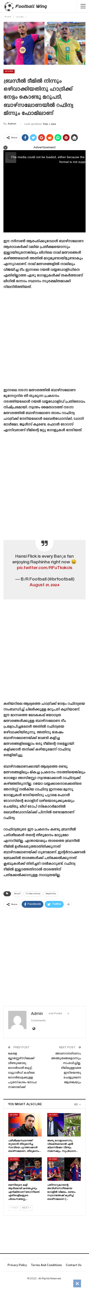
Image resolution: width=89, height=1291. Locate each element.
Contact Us (73, 1265)
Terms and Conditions (46, 1265)
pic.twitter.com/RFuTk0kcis (44, 568)
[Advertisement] (44, 340)
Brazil (17, 894)
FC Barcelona (33, 894)
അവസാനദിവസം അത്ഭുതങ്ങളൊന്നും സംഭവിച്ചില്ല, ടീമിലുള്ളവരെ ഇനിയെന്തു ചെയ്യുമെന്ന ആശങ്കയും (66, 1068)
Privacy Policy (17, 1265)
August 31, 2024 (44, 585)
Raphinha (51, 894)
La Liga (9, 71)
